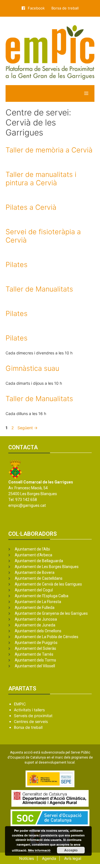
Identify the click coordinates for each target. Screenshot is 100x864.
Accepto (71, 850)
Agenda (49, 858)
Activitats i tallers (29, 709)
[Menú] (50, 93)
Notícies (26, 858)
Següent (28, 427)
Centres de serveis (31, 721)
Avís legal (72, 858)
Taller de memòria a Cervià (49, 150)
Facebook (36, 8)
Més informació (39, 850)
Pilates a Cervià (31, 207)
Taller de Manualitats (39, 289)
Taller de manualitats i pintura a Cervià (41, 178)
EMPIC (20, 704)
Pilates (17, 264)
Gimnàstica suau (32, 368)
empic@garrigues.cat (27, 505)
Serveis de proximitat (33, 715)
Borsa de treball (65, 8)
